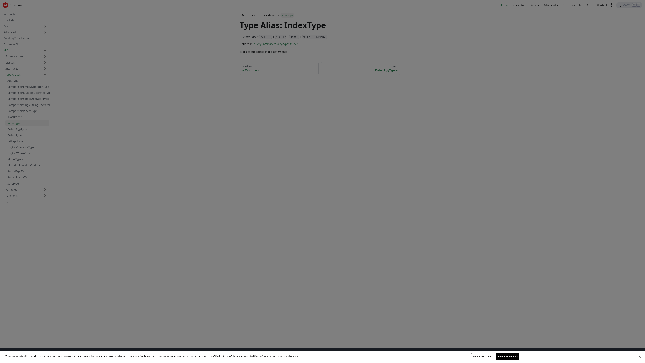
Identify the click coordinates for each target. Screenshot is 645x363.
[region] (322, 357)
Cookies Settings (482, 356)
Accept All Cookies (507, 356)
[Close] (639, 356)
